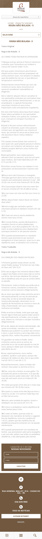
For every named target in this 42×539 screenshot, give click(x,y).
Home (11, 23)
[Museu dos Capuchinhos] (21, 7)
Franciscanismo (24, 23)
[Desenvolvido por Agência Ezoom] (21, 522)
